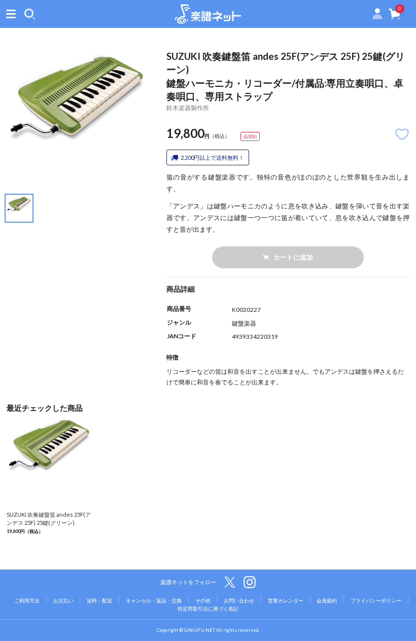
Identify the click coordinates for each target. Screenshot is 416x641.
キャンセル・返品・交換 (154, 600)
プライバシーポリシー (376, 600)
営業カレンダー (285, 600)
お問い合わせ (239, 600)
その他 (203, 600)
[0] (395, 16)
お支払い (63, 600)
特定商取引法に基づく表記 (208, 609)
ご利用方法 (27, 600)
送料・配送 (99, 600)
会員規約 (327, 600)
